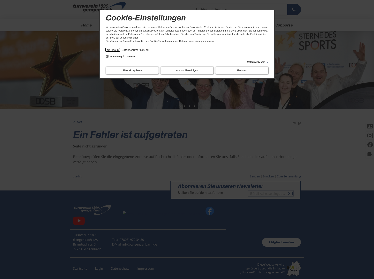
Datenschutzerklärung (135, 49)
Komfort (132, 56)
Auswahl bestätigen (187, 70)
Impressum (113, 49)
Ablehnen (241, 70)
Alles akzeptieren (132, 70)
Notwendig (115, 56)
